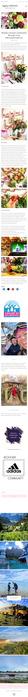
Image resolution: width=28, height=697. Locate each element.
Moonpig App (13, 92)
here (10, 105)
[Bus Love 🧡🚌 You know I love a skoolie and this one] (14, 612)
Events (13, 30)
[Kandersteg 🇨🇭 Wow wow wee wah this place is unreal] (14, 527)
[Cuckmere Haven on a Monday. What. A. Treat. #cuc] (14, 641)
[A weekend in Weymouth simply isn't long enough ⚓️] (14, 584)
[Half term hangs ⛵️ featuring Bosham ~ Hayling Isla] (14, 669)
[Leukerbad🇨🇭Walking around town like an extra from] (14, 555)
